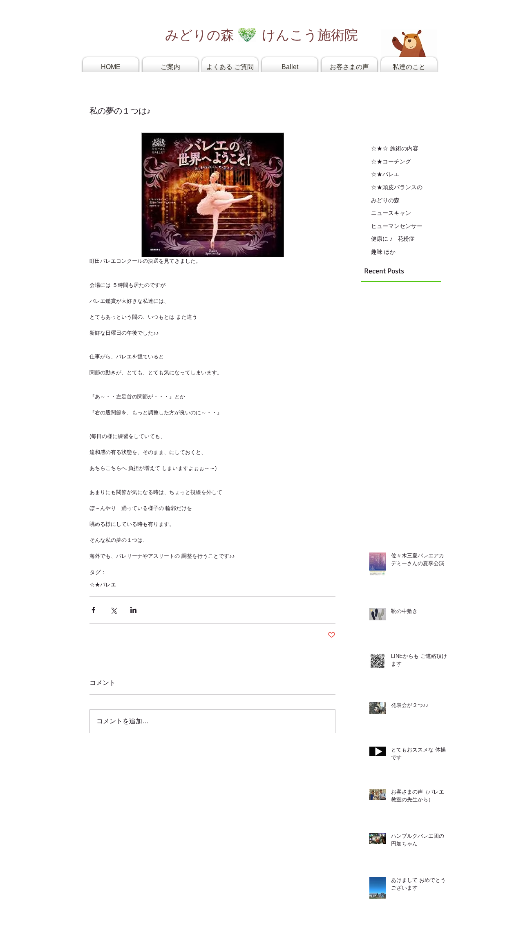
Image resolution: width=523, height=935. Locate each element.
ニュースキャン (391, 213)
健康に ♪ (382, 238)
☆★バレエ (102, 585)
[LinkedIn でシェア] (133, 610)
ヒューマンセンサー (396, 226)
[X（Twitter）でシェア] (113, 610)
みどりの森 (385, 200)
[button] (170, 66)
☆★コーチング (391, 161)
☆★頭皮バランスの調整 (400, 187)
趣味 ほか (383, 251)
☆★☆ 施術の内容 (394, 148)
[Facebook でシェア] (93, 610)
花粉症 (406, 238)
